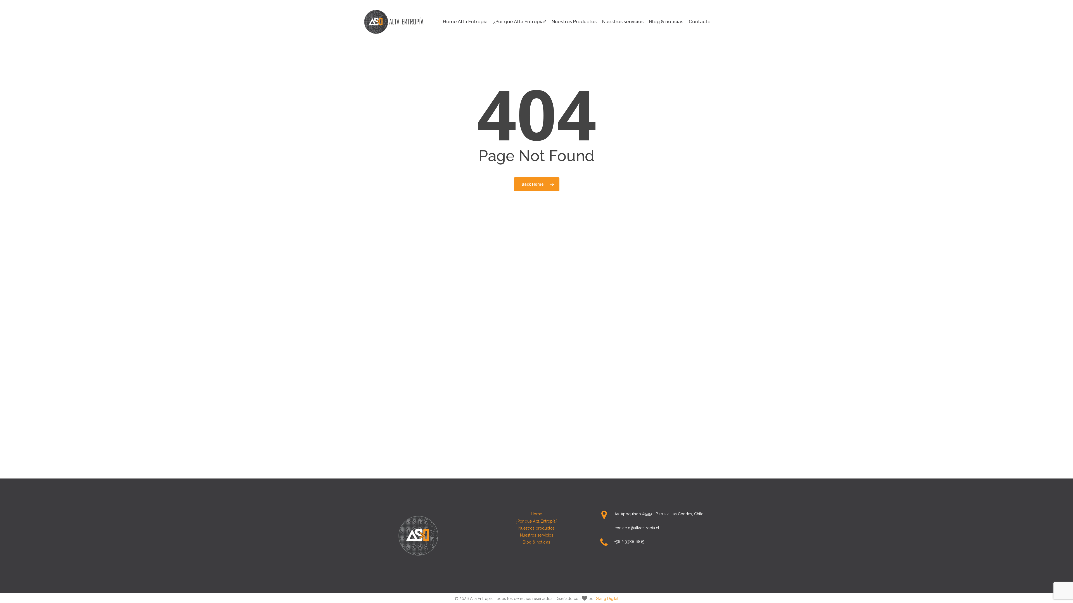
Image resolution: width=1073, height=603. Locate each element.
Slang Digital (607, 598)
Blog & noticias (536, 542)
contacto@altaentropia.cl (636, 528)
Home (536, 514)
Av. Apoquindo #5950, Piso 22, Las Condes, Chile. (659, 514)
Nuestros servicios (536, 535)
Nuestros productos (536, 528)
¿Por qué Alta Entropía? (536, 521)
